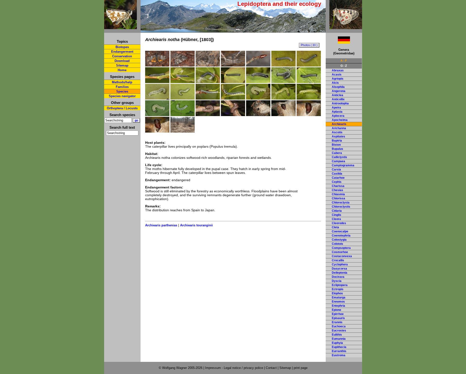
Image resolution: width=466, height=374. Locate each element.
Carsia (336, 169)
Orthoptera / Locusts (122, 108)
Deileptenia (339, 272)
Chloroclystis (341, 206)
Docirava (338, 277)
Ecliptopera (340, 285)
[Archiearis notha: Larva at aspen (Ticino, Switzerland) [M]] (157, 115)
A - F (344, 60)
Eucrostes (339, 330)
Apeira (336, 107)
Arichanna (339, 128)
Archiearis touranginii (196, 225)
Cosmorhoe (340, 252)
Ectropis (337, 289)
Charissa (338, 186)
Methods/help (122, 82)
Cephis (336, 182)
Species (122, 91)
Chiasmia (338, 194)
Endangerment (122, 51)
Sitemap (122, 65)
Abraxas (338, 70)
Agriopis (337, 78)
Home (122, 70)
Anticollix (338, 99)
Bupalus (337, 149)
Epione (336, 310)
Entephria (338, 305)
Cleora (336, 219)
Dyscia (336, 281)
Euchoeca (339, 326)
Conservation (122, 56)
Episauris (338, 318)
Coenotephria (341, 235)
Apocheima (340, 120)
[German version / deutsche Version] (338, 42)
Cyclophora (340, 264)
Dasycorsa (339, 268)
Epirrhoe (338, 314)
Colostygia (339, 239)
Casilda (337, 173)
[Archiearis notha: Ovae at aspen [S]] (258, 65)
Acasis (336, 74)
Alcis (335, 83)
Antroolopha (340, 103)
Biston (336, 144)
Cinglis (336, 215)
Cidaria (337, 210)
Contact (271, 368)
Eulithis (337, 334)
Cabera (337, 153)
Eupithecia (339, 347)
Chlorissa (338, 198)
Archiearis (339, 124)
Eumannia (339, 338)
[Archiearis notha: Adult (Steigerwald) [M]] (157, 65)
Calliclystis (339, 157)
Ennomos (338, 301)
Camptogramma (343, 165)
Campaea (338, 161)
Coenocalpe (340, 231)
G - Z (344, 66)
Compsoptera (341, 248)
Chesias (337, 190)
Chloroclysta (341, 202)
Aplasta (337, 111)
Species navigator (122, 96)
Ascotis (337, 132)
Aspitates (338, 136)
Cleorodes (339, 223)
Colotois (337, 244)
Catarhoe (338, 177)
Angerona (338, 91)
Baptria (337, 140)
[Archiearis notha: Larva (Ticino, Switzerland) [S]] (182, 115)
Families (122, 87)
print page (301, 368)
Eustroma (338, 355)
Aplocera (338, 116)
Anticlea (337, 95)
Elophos (337, 293)
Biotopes (122, 47)
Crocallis (338, 260)
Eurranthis (339, 351)
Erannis (337, 322)
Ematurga (338, 297)
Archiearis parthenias (161, 225)
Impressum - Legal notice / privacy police (234, 368)
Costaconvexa (342, 256)
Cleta (335, 227)
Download (122, 61)
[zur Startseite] (120, 27)
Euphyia (337, 343)
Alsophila (338, 87)
